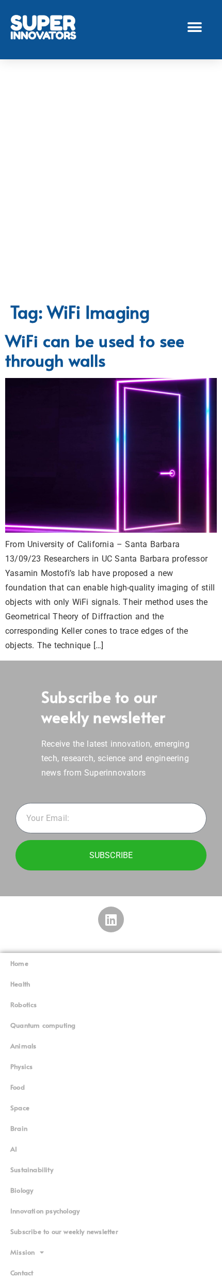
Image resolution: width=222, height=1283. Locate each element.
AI (13, 1149)
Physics (21, 1066)
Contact (21, 1272)
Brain (18, 1128)
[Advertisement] (111, 180)
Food (17, 1087)
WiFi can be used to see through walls (95, 350)
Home (19, 963)
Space (19, 1107)
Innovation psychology (45, 1210)
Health (20, 984)
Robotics (23, 1004)
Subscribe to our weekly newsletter (64, 1231)
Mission (22, 1252)
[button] (195, 27)
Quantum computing (42, 1025)
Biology (21, 1190)
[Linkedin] (111, 919)
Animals (23, 1045)
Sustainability (31, 1169)
